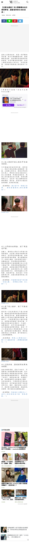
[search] (27, 2)
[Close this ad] (28, 540)
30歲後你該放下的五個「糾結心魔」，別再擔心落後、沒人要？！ (14, 281)
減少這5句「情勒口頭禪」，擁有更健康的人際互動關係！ (14, 187)
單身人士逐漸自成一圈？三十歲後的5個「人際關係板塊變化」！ (14, 340)
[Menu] (2, 2)
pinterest (14, 21)
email (20, 21)
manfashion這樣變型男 (14, 2)
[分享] (4, 21)
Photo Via (5, 158)
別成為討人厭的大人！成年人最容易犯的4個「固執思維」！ (14, 394)
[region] (14, 38)
